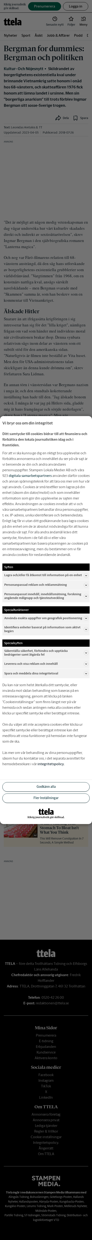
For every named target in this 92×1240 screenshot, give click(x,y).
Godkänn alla (46, 787)
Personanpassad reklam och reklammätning (35, 585)
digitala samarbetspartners (30, 475)
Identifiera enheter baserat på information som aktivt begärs (42, 629)
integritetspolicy (51, 764)
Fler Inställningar (46, 798)
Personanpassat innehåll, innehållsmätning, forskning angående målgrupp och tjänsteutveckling (42, 596)
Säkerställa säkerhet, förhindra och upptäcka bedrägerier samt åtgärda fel (36, 653)
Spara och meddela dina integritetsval (31, 673)
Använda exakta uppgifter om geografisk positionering (43, 618)
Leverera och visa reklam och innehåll (31, 664)
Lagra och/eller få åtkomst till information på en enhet (43, 575)
